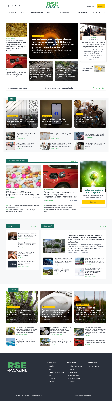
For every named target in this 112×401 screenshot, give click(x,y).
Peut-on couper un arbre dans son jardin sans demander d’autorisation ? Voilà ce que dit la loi (21, 313)
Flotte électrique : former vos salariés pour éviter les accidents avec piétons (16, 74)
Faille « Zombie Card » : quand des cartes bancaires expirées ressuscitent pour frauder (26, 144)
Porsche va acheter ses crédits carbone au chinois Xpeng (60, 210)
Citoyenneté (81, 12)
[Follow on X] (12, 5)
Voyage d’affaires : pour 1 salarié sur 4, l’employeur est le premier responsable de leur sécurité (93, 44)
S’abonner (93, 202)
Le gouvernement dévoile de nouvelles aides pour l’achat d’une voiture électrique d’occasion (60, 341)
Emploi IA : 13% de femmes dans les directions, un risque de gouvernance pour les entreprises (60, 144)
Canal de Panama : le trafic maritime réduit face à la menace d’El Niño (22, 206)
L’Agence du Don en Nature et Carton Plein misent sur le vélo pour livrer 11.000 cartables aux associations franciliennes (94, 260)
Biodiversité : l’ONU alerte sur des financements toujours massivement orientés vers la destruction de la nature (63, 260)
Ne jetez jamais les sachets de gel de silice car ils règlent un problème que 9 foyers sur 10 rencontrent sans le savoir (60, 330)
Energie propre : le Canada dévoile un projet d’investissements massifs (20, 210)
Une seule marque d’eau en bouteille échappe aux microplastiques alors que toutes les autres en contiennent (93, 271)
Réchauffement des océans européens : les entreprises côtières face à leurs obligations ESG (58, 206)
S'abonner (101, 6)
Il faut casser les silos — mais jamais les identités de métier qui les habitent (90, 119)
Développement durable (41, 12)
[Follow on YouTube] (15, 5)
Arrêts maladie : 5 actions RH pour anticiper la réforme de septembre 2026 (61, 134)
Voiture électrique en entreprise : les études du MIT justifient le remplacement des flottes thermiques (60, 194)
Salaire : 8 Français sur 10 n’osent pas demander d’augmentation (26, 253)
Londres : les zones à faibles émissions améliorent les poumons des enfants (27, 244)
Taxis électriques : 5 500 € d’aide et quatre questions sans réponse (95, 341)
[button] (104, 12)
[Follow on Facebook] (8, 5)
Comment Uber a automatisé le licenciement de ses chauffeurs (94, 134)
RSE (22, 12)
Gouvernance (64, 12)
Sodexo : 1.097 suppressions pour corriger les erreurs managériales (21, 120)
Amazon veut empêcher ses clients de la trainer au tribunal (27, 263)
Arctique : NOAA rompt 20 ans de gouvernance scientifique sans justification (26, 341)
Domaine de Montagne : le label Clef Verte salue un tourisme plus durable (62, 270)
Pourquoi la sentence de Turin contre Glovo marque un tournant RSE (26, 134)
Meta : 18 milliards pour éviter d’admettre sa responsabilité (54, 120)
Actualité (11, 12)
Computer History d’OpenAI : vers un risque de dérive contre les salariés (95, 144)
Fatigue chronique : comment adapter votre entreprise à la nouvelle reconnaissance (27, 235)
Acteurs (96, 12)
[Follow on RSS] (19, 5)
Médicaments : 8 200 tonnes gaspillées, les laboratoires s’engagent (22, 193)
